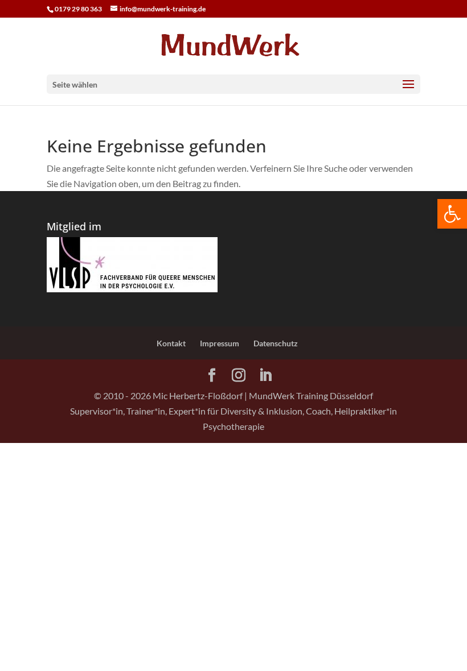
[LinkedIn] (265, 375)
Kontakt (171, 343)
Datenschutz (275, 343)
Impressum (219, 343)
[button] (452, 214)
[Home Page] (233, 44)
